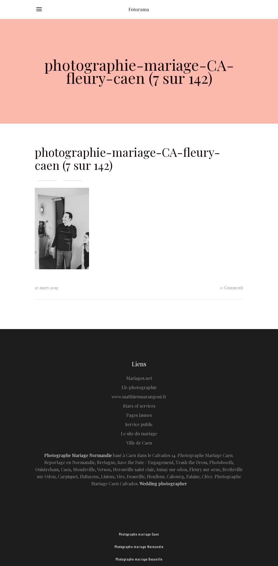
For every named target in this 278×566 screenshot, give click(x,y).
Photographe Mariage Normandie (78, 455)
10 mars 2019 (46, 287)
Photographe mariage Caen (139, 534)
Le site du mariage (139, 433)
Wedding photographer (163, 483)
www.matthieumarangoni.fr (139, 396)
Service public (139, 424)
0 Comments (231, 287)
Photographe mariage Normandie (139, 547)
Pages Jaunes (139, 415)
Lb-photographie (139, 387)
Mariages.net (139, 378)
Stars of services (139, 406)
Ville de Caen (139, 443)
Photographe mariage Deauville (139, 559)
